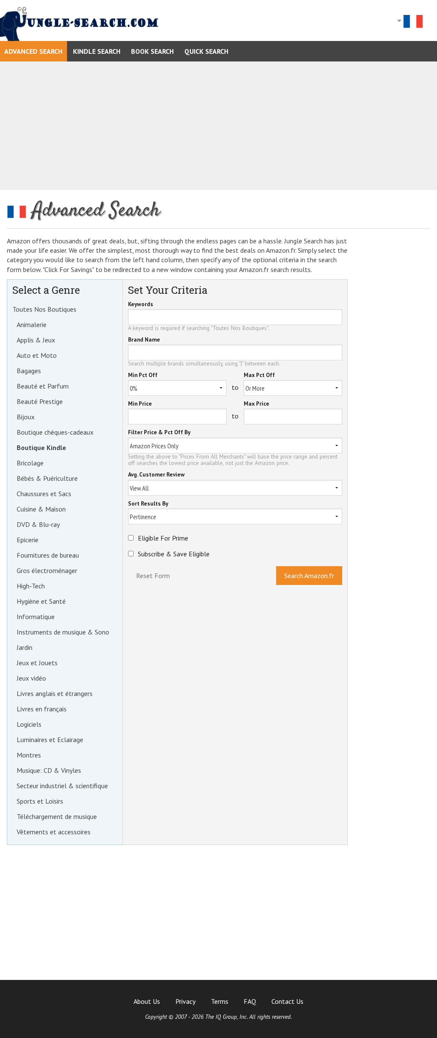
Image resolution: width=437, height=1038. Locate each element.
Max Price (256, 404)
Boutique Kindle (41, 447)
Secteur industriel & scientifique (62, 785)
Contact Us (287, 1001)
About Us (147, 1001)
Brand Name (144, 340)
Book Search (152, 51)
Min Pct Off (142, 375)
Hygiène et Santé (41, 601)
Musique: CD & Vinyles (49, 770)
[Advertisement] (218, 125)
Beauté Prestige (40, 401)
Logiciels (29, 724)
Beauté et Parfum (43, 386)
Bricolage (30, 463)
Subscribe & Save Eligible (174, 553)
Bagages (29, 370)
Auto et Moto (37, 355)
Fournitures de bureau (48, 555)
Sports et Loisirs (40, 801)
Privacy (185, 1001)
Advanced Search (33, 51)
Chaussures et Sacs (44, 493)
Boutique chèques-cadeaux (55, 432)
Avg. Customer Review (156, 475)
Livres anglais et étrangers (55, 693)
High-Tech (31, 586)
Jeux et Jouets (37, 662)
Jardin (24, 647)
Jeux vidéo (31, 678)
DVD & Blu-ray (38, 524)
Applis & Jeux (36, 340)
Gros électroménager (47, 570)
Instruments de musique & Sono (63, 632)
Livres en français (42, 709)
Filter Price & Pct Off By (159, 433)
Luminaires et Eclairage (50, 739)
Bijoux (26, 416)
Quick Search (206, 51)
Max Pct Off (259, 375)
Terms (219, 1001)
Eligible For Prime (163, 538)
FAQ (250, 1001)
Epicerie (27, 539)
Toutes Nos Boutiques (44, 309)
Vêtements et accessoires (53, 831)
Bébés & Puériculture (47, 478)
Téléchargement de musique (57, 816)
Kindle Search (96, 51)
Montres (29, 755)
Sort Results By (148, 504)
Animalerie (32, 324)
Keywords (140, 304)
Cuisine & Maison (41, 509)
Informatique (36, 616)
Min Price (140, 404)
